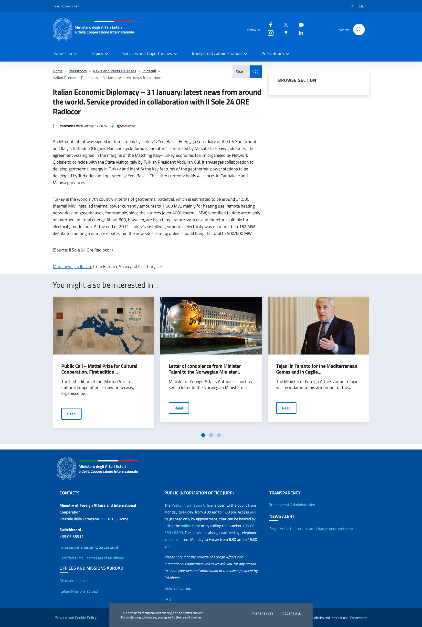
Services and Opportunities (147, 53)
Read (71, 414)
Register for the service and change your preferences (313, 529)
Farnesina (63, 53)
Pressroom (78, 71)
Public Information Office (192, 505)
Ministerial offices (74, 580)
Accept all (292, 613)
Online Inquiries (177, 588)
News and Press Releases (114, 71)
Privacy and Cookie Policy (76, 617)
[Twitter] (284, 24)
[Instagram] (269, 32)
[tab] (203, 435)
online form (190, 526)
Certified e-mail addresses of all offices (92, 558)
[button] (359, 29)
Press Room (272, 53)
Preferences (263, 613)
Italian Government (67, 6)
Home (58, 71)
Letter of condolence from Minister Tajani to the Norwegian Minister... (205, 369)
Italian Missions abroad (79, 591)
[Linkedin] (299, 32)
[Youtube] (299, 24)
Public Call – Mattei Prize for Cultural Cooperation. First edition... (99, 369)
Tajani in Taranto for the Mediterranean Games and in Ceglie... (316, 369)
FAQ (167, 599)
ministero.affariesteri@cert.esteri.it (89, 547)
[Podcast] (284, 32)
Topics (97, 53)
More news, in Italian (72, 266)
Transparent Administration (216, 53)
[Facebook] (269, 24)
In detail (149, 71)
